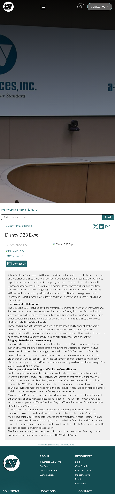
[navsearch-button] (80, 6)
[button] (43, 6)
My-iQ (33, 209)
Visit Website (17, 256)
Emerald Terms (42, 444)
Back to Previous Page (19, 225)
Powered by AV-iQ (67, 444)
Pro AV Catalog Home (13, 209)
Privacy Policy (54, 444)
